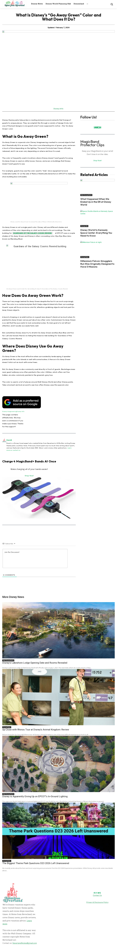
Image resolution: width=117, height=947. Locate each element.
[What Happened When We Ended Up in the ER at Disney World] (97, 187)
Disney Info (58, 109)
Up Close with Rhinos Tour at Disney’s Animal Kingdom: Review (35, 729)
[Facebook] (94, 127)
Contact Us (97, 895)
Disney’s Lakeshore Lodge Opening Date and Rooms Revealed (34, 662)
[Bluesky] (99, 127)
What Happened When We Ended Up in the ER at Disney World (95, 201)
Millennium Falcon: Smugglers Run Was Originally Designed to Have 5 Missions (97, 263)
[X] (97, 127)
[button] (112, 4)
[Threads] (100, 127)
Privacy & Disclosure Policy (97, 902)
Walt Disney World (86, 195)
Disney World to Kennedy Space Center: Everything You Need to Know (96, 232)
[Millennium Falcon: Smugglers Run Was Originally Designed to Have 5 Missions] (97, 249)
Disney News (85, 257)
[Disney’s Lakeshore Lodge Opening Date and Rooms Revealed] (58, 630)
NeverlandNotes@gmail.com (24, 943)
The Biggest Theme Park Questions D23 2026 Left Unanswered (35, 863)
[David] (4, 445)
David (9, 440)
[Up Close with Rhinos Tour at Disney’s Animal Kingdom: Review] (58, 697)
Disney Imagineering (9, 411)
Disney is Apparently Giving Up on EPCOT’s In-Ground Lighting (35, 796)
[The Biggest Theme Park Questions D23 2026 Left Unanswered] (58, 831)
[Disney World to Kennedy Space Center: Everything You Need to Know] (97, 218)
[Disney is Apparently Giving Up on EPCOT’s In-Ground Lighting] (58, 764)
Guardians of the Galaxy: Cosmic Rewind (32, 233)
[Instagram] (95, 127)
